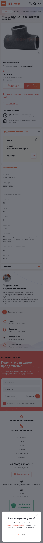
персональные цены (16, 525)
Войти (23, 535)
